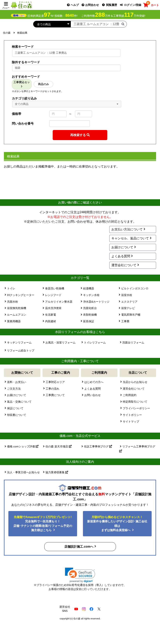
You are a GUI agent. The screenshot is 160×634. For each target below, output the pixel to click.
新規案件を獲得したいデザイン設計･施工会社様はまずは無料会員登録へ (117, 523)
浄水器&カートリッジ (96, 301)
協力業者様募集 (55, 472)
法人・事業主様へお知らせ (23, 472)
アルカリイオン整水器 (58, 301)
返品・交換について (19, 401)
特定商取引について (135, 401)
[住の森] (21, 4)
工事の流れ (52, 388)
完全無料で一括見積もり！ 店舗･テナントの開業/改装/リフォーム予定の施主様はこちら (42, 523)
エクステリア (129, 301)
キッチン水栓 (91, 295)
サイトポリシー (132, 414)
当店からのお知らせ (135, 382)
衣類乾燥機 (90, 314)
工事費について (55, 395)
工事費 (125, 321)
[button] (80, 575)
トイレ (11, 288)
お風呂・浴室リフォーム (60, 342)
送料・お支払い (16, 382)
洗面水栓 (12, 301)
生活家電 (50, 314)
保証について (15, 408)
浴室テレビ (128, 308)
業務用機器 (14, 321)
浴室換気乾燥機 (16, 308)
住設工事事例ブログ (96, 446)
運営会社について (123, 265)
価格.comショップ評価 (21, 446)
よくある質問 (120, 256)
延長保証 (88, 321)
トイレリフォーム (95, 342)
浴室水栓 (126, 295)
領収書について (16, 414)
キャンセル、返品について (130, 238)
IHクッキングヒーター (20, 295)
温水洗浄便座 (53, 308)
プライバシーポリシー (136, 408)
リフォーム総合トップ (20, 350)
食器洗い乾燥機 (54, 288)
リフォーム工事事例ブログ (138, 446)
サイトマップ (131, 421)
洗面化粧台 (90, 308)
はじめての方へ (93, 382)
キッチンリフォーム (19, 342)
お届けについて (122, 247)
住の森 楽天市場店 (57, 446)
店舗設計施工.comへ (78, 546)
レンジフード (53, 295)
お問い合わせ (92, 395)
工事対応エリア (55, 382)
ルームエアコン (16, 314)
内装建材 (50, 321)
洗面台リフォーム (133, 342)
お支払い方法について (127, 229)
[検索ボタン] (123, 23)
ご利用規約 (129, 395)
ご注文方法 (14, 388)
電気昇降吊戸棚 (130, 314)
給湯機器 (88, 288)
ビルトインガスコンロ (134, 288)
